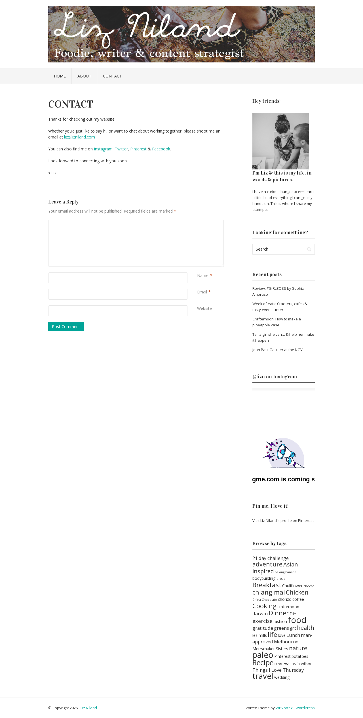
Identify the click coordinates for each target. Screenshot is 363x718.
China (256, 600)
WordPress (305, 707)
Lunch (293, 635)
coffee (298, 599)
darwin (260, 613)
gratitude (262, 628)
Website (204, 308)
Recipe (262, 662)
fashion (280, 621)
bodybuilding (264, 578)
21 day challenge (270, 558)
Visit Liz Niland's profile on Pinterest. (283, 520)
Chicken (297, 592)
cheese (308, 586)
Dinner (279, 612)
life (272, 634)
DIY (293, 613)
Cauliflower (292, 585)
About (84, 76)
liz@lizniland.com (79, 137)
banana (290, 572)
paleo (262, 654)
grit (293, 628)
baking (279, 572)
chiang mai (268, 592)
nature (298, 648)
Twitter (121, 149)
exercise (262, 620)
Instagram (103, 149)
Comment (198, 223)
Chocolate (269, 600)
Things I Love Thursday (278, 670)
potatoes (300, 656)
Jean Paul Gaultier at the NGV (277, 349)
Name (202, 275)
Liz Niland (89, 707)
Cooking (264, 605)
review (281, 663)
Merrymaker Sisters (270, 648)
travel (262, 676)
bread (281, 579)
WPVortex (284, 707)
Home (60, 76)
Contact (112, 76)
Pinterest (138, 149)
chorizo (285, 599)
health (305, 627)
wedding (282, 677)
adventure (267, 564)
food (297, 619)
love (282, 635)
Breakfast (266, 584)
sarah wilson (301, 663)
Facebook (161, 149)
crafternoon (288, 606)
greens (281, 628)
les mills (259, 635)
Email (202, 292)
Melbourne (286, 641)
